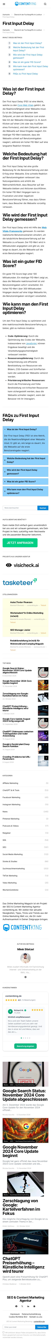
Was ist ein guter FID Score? (27, 62)
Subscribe (41, 1327)
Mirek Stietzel (25, 949)
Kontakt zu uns (35, 1317)
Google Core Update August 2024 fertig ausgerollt (16, 720)
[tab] (25, 440)
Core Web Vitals (25, 105)
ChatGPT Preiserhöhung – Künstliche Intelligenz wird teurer (15, 708)
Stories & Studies (10, 861)
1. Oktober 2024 (8, 714)
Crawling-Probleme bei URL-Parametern (17, 757)
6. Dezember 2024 (9, 676)
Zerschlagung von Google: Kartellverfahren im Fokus (15, 694)
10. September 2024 (10, 724)
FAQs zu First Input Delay (25, 73)
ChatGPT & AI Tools (11, 790)
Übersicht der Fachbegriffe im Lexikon (28, 15)
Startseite (6, 15)
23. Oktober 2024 (9, 699)
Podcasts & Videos (11, 826)
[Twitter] (22, 1306)
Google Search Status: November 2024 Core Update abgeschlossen (17, 670)
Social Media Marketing (13, 854)
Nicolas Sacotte (8, 1115)
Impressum (15, 1314)
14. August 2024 (9, 749)
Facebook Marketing (11, 797)
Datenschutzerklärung (31, 1314)
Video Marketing (10, 883)
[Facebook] (16, 1306)
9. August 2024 (8, 762)
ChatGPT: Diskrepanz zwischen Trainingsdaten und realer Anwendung (18, 733)
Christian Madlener (9, 1284)
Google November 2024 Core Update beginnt (17, 682)
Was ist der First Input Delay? (27, 43)
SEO (4, 847)
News (5, 811)
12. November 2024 (10, 686)
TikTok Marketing (10, 875)
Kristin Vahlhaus (8, 1226)
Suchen (43, 508)
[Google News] (34, 1306)
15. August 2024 (9, 739)
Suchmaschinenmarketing (14, 868)
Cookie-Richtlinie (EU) (18, 1317)
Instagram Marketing (11, 804)
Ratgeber (7, 833)
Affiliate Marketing (10, 783)
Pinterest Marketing (11, 819)
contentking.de (39, 1321)
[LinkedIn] (28, 1306)
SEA (4, 840)
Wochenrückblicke (10, 890)
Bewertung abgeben (25, 1046)
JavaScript (31, 343)
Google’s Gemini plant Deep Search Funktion (16, 745)
